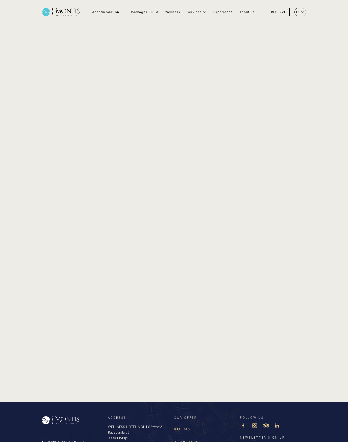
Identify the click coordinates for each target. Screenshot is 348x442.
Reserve (278, 12)
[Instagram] (254, 426)
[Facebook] (243, 426)
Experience (223, 12)
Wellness (172, 12)
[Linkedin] (277, 426)
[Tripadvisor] (266, 426)
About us (247, 12)
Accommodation (105, 12)
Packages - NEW (145, 12)
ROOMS (182, 429)
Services (194, 12)
